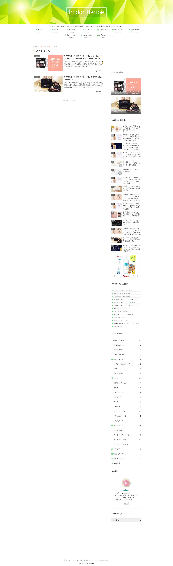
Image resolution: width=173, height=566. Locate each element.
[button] (139, 72)
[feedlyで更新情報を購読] (125, 503)
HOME (69, 560)
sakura (126, 490)
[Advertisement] (69, 114)
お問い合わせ (89, 560)
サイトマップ (78, 560)
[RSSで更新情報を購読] (127, 503)
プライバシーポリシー (101, 560)
